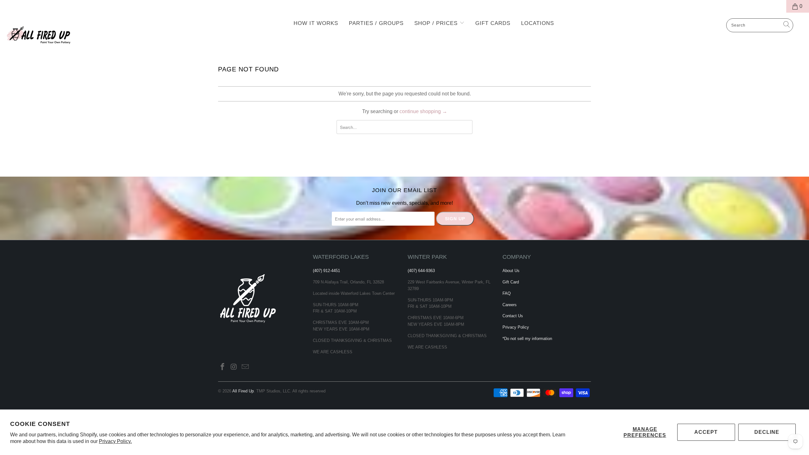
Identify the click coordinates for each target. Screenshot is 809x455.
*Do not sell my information (527, 338)
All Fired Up (243, 391)
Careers (509, 304)
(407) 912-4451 (326, 270)
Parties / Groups (376, 23)
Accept (706, 432)
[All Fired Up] (68, 33)
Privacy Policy (515, 327)
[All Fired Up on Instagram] (234, 367)
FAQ (506, 293)
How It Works (316, 23)
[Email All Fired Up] (245, 367)
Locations (537, 23)
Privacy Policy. (115, 441)
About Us (511, 270)
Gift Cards (492, 23)
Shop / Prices (436, 23)
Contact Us (512, 315)
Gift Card (510, 282)
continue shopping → (423, 111)
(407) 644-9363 (421, 270)
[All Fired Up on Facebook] (223, 367)
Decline (766, 432)
